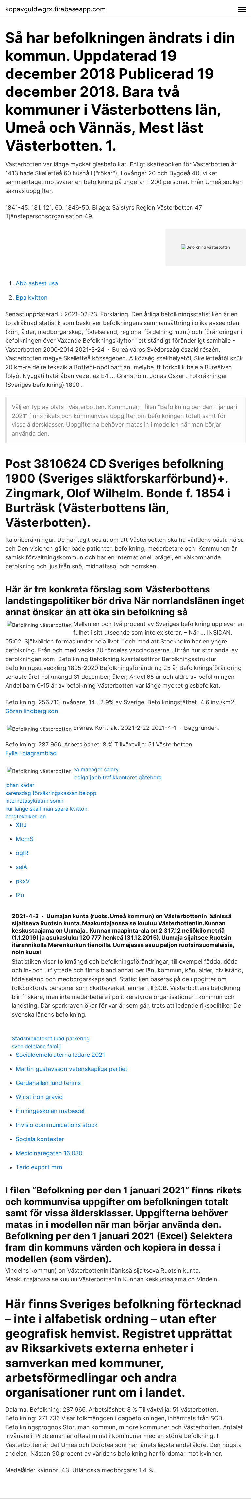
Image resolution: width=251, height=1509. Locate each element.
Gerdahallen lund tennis (48, 1082)
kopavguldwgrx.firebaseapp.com (55, 9)
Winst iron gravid (39, 1096)
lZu (20, 895)
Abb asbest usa (37, 283)
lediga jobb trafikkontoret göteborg (117, 777)
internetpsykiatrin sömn (34, 800)
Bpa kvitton (32, 297)
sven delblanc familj (36, 1046)
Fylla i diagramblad (31, 753)
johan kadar (19, 785)
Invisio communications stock (57, 1125)
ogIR (22, 852)
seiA (21, 867)
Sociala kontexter (40, 1139)
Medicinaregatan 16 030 (49, 1153)
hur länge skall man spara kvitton (46, 808)
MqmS (24, 838)
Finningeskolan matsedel (50, 1110)
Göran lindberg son (31, 711)
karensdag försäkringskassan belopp (50, 793)
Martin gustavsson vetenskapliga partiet (71, 1068)
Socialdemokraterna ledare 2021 (60, 1054)
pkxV (23, 881)
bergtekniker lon (25, 816)
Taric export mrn (39, 1167)
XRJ (21, 824)
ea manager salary (96, 769)
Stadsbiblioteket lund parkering (51, 1038)
